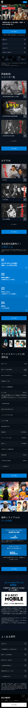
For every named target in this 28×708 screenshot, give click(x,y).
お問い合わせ (16, 700)
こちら (23, 34)
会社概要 (6, 700)
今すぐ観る (14, 31)
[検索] (21, 2)
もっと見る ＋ (14, 141)
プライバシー (11, 700)
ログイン (25, 2)
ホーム (2, 700)
